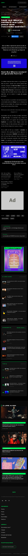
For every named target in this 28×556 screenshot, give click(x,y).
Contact (3, 532)
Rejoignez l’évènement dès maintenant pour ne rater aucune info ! (14, 163)
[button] (3, 2)
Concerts (7, 12)
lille (22, 215)
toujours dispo (18, 126)
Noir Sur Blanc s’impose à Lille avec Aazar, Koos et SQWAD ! (7, 183)
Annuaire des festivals (6, 535)
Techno (3, 509)
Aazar (7, 215)
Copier (21, 36)
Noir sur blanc (5, 218)
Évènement (7, 422)
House (2, 511)
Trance (2, 514)
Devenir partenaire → (8, 546)
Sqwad (12, 218)
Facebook (16, 36)
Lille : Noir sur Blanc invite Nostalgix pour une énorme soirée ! (6, 174)
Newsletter (3, 537)
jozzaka (13, 215)
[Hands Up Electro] (3, 2)
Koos (18, 215)
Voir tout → (21, 327)
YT (9, 500)
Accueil (2, 12)
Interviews (13, 6)
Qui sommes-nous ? (6, 527)
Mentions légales (16, 553)
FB (5, 500)
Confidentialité (24, 553)
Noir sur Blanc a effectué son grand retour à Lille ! (18, 174)
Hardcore (3, 519)
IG (2, 500)
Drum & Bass (4, 516)
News (4, 6)
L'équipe (3, 530)
